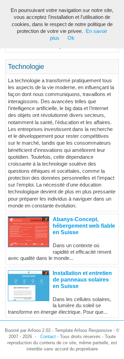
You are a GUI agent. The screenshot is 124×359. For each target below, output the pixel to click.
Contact (48, 336)
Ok (71, 38)
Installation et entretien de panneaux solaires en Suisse (82, 279)
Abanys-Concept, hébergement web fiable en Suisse (84, 225)
